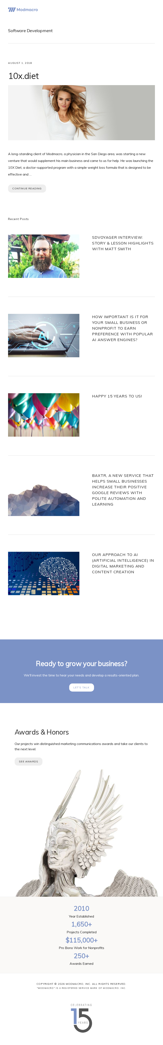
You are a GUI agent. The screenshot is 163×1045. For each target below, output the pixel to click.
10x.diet (23, 75)
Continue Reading (27, 188)
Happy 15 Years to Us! (117, 396)
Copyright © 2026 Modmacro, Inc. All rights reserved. (81, 983)
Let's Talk (81, 687)
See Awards (28, 761)
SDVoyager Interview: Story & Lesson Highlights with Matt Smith (123, 243)
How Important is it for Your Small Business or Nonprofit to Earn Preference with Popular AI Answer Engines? (122, 328)
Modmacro (23, 9)
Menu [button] (149, 9)
